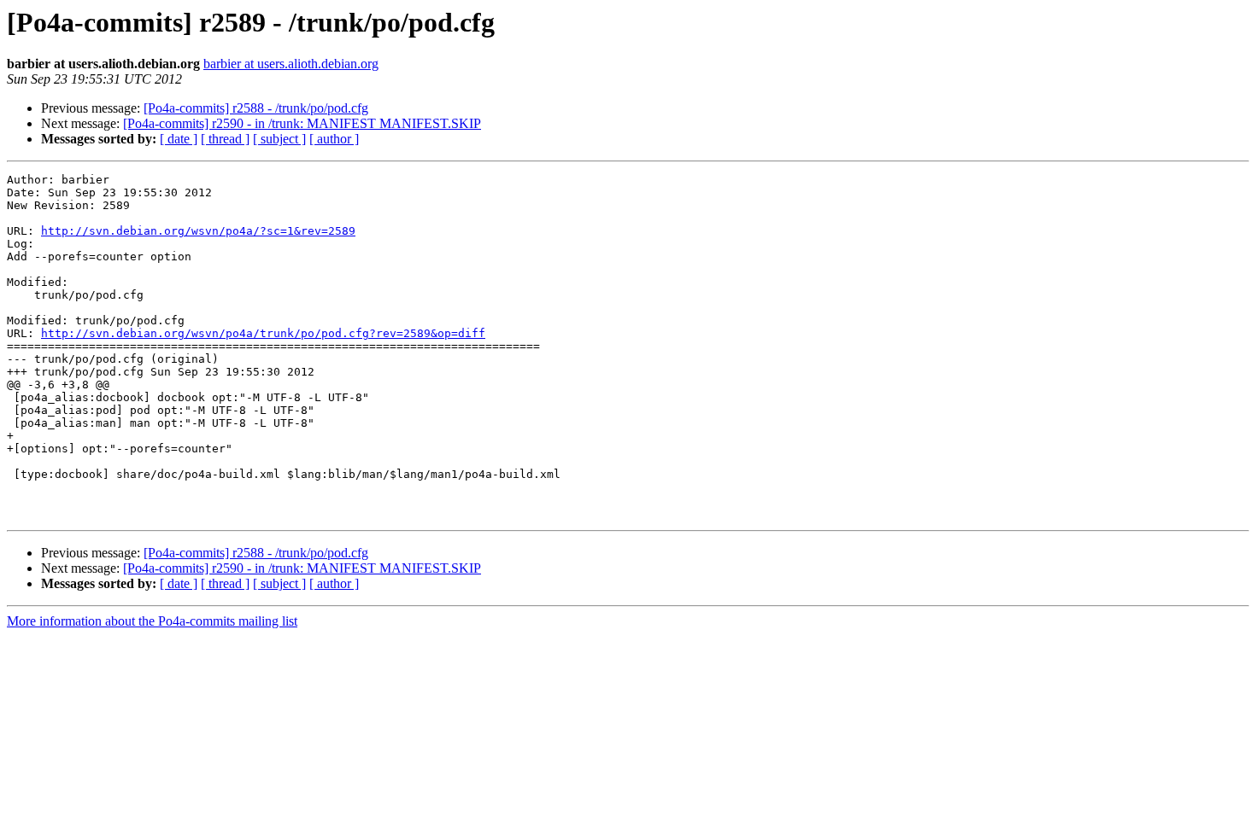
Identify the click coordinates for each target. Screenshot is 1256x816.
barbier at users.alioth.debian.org (291, 63)
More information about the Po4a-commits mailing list (152, 621)
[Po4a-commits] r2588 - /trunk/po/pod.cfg (256, 108)
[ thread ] (225, 138)
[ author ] (334, 138)
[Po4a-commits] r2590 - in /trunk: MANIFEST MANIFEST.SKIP (302, 123)
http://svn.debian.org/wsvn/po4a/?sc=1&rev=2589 (198, 230)
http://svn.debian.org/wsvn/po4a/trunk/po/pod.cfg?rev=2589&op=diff (263, 333)
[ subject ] (279, 138)
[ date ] (178, 138)
